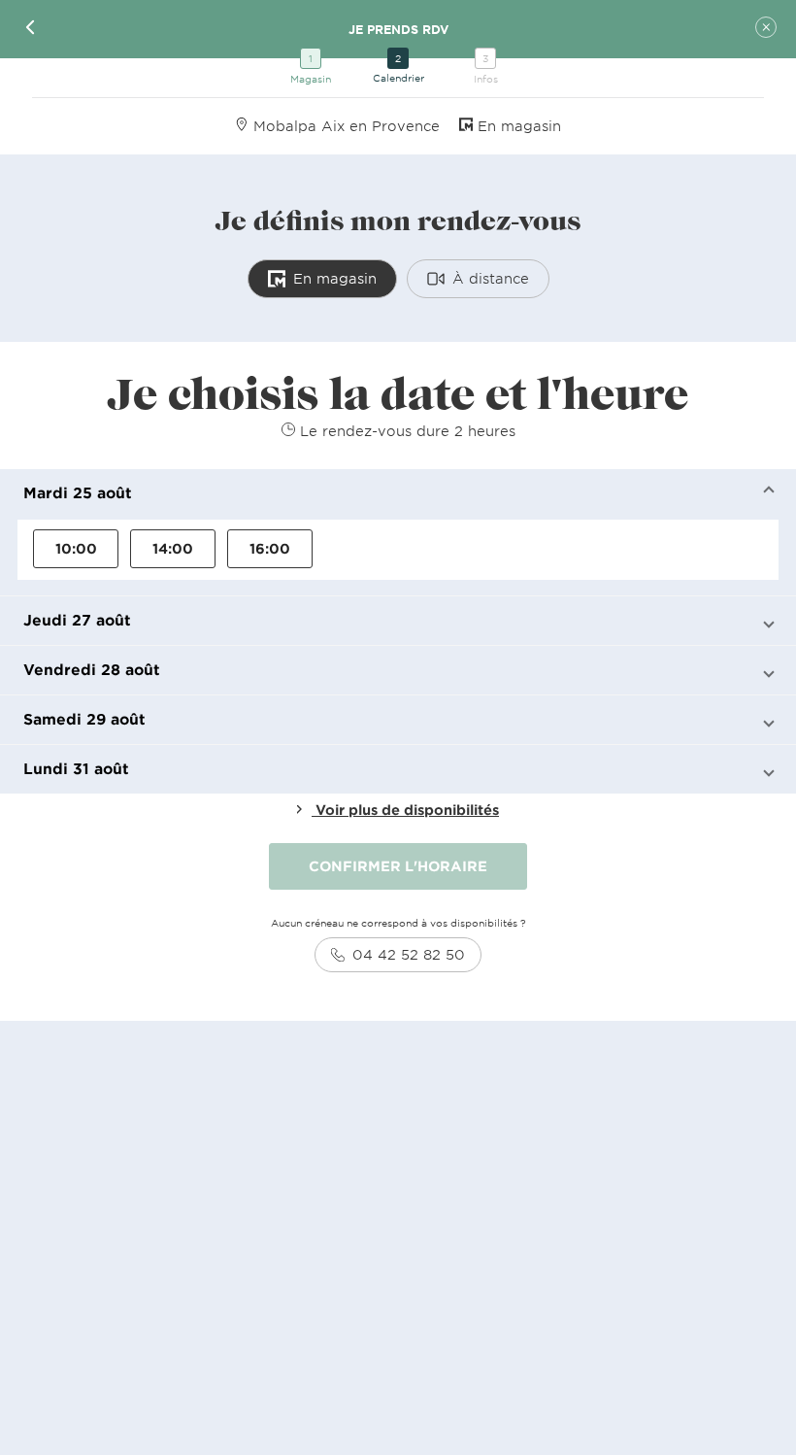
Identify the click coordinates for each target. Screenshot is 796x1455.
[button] (398, 493)
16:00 (269, 548)
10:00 (76, 548)
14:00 (172, 548)
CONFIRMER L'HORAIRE (398, 866)
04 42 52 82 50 (408, 954)
